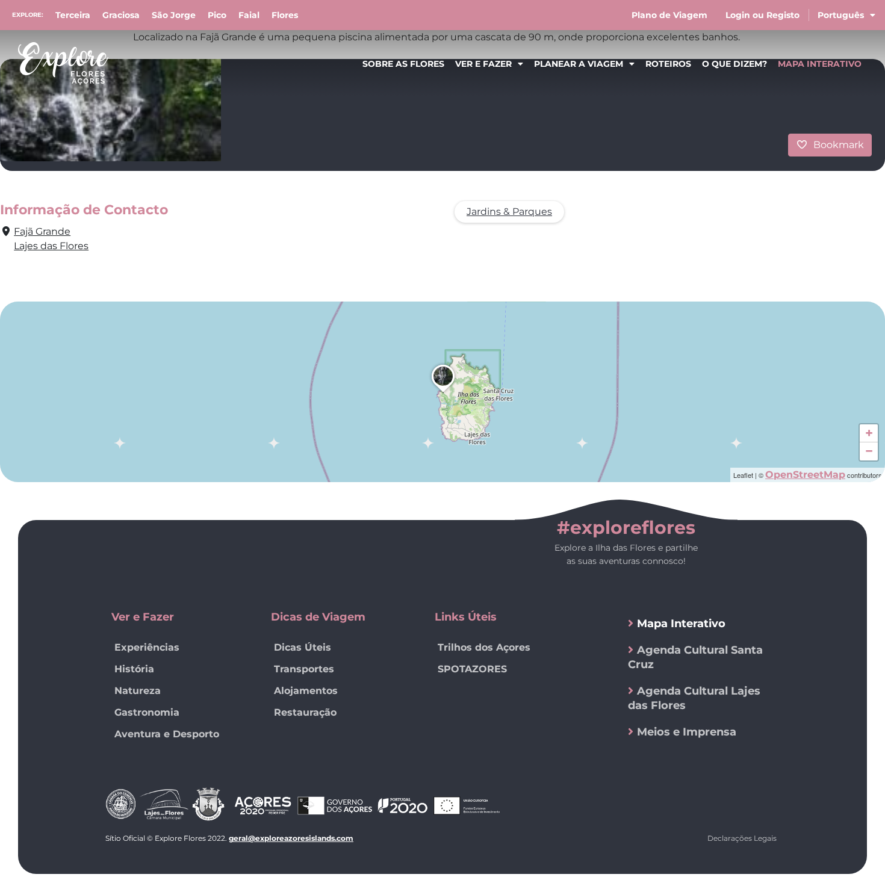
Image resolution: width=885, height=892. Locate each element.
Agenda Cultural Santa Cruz (695, 657)
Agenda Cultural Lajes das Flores (694, 698)
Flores (285, 15)
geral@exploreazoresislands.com (291, 838)
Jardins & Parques (509, 211)
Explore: (27, 15)
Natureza (137, 690)
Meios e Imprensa (686, 732)
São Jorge (174, 15)
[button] (443, 392)
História (134, 669)
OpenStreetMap (805, 474)
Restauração (305, 712)
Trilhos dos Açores (484, 647)
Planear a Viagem (578, 63)
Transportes (304, 669)
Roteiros (668, 63)
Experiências (146, 647)
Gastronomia (146, 712)
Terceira (72, 15)
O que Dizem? (734, 63)
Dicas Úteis (302, 647)
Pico (217, 15)
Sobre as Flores (403, 63)
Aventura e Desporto (166, 734)
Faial (248, 15)
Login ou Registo (762, 15)
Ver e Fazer (483, 63)
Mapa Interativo (820, 63)
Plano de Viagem (669, 15)
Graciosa (121, 15)
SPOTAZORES (472, 669)
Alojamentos (306, 690)
